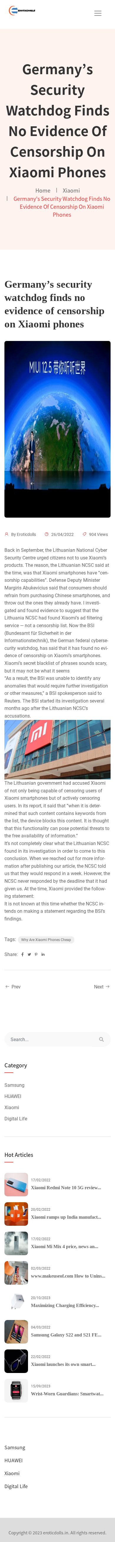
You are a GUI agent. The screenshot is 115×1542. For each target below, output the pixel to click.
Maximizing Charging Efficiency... (65, 1305)
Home (42, 190)
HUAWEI (12, 1096)
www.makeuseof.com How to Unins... (68, 1275)
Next (99, 987)
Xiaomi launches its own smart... (63, 1364)
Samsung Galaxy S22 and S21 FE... (66, 1334)
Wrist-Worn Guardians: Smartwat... (67, 1393)
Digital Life (15, 1119)
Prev (15, 987)
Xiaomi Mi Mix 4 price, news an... (64, 1246)
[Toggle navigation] (98, 13)
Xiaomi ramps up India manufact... (66, 1217)
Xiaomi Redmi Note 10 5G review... (66, 1187)
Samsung (14, 1085)
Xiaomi (71, 190)
